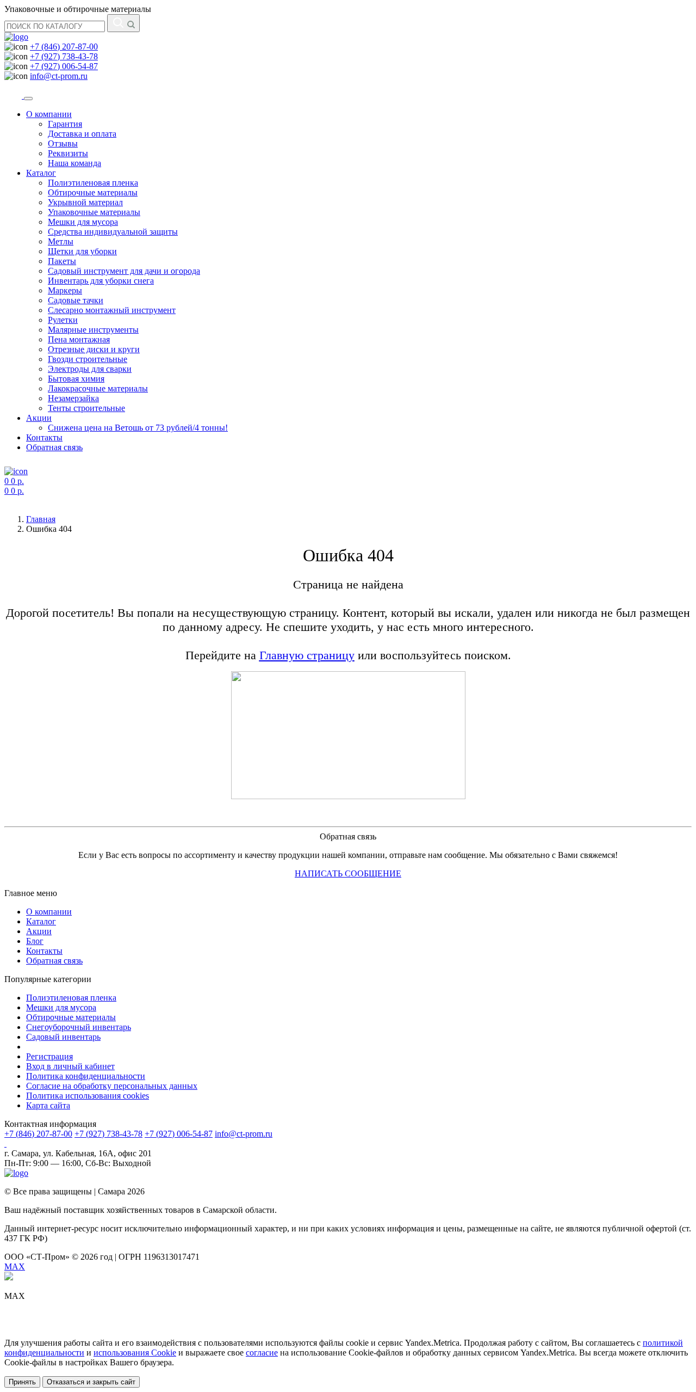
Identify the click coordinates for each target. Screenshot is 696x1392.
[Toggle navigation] (28, 98)
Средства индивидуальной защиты (113, 231)
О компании (49, 114)
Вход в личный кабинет (70, 1066)
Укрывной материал (85, 202)
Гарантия (65, 123)
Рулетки (63, 319)
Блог (35, 941)
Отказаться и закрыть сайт (91, 1382)
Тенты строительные (86, 408)
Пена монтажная (79, 339)
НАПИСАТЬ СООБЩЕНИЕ (348, 873)
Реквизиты (68, 153)
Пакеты (62, 261)
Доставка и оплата (82, 133)
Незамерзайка (73, 398)
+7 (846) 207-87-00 (64, 46)
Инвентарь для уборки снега (101, 280)
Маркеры (65, 290)
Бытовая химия (76, 378)
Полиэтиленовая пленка (93, 182)
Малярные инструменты (93, 329)
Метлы (60, 241)
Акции (39, 417)
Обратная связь (54, 447)
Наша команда (74, 163)
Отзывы (63, 143)
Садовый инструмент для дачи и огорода (124, 270)
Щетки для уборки (82, 251)
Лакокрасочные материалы (98, 388)
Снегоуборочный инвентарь (78, 1027)
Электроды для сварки (90, 368)
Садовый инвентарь (63, 1036)
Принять (22, 1382)
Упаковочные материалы (94, 212)
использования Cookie (135, 1352)
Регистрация (49, 1056)
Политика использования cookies (87, 1095)
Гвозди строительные (87, 359)
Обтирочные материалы (93, 192)
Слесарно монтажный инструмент (112, 310)
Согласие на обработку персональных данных (111, 1085)
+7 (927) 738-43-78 (64, 56)
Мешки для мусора (83, 221)
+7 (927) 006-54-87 (64, 66)
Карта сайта (48, 1105)
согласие (262, 1352)
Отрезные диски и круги (94, 349)
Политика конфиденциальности (85, 1076)
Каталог (41, 172)
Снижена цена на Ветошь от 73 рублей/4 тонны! (138, 427)
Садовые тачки (75, 300)
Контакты (44, 437)
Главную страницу (307, 655)
